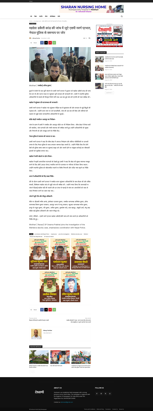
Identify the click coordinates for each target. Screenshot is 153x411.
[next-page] (33, 372)
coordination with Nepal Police (41, 234)
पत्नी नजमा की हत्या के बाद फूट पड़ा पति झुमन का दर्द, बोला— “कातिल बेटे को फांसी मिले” (114, 85)
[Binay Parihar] (30, 38)
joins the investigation (64, 234)
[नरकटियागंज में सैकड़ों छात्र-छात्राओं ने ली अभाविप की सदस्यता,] (99, 68)
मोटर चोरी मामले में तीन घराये (56, 365)
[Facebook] (42, 42)
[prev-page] (30, 372)
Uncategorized (37, 21)
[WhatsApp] (54, 42)
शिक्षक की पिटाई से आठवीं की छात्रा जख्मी (39, 320)
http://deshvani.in (47, 333)
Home (30, 21)
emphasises (54, 234)
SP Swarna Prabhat (49, 236)
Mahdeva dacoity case (76, 234)
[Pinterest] (50, 42)
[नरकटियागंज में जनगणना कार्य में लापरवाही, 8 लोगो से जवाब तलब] (99, 59)
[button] (122, 16)
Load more (109, 92)
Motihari (86, 234)
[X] (46, 42)
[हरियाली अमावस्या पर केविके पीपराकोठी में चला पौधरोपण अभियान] (39, 357)
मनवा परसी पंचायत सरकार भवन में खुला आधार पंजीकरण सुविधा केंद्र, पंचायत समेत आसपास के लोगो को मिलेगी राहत (114, 76)
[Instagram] (101, 393)
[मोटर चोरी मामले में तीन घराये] (60, 357)
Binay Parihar (36, 38)
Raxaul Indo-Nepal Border (36, 236)
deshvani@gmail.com (67, 402)
